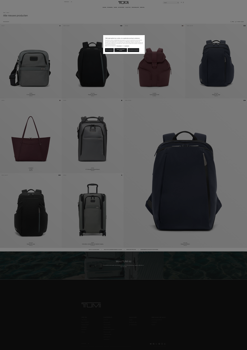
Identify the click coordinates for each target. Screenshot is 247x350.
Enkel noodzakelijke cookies (121, 50)
